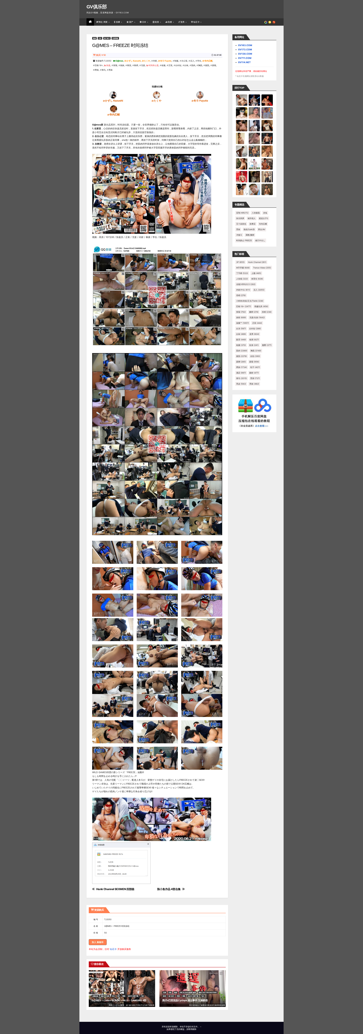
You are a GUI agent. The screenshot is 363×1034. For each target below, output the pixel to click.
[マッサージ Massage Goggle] (254, 176)
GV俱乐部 (96, 7)
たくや (147, 61)
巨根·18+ (99, 65)
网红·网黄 (103, 22)
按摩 (118, 22)
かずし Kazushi (133, 61)
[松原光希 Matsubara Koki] (241, 125)
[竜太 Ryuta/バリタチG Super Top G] (267, 125)
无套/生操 (257, 317)
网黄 (178, 996)
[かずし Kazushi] (113, 94)
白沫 (241, 328)
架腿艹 (242, 323)
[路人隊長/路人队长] (267, 176)
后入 (192, 61)
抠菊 (115, 65)
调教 (123, 996)
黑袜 (111, 70)
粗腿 (241, 345)
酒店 (241, 373)
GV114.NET (244, 62)
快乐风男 (240, 218)
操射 (241, 317)
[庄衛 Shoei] (241, 176)
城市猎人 (252, 218)
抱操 (122, 65)
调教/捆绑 (250, 235)
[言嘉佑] (254, 125)
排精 (267, 312)
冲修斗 (239, 235)
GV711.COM (244, 58)
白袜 (186, 65)
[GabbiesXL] (254, 189)
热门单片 (107, 38)
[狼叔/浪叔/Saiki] (241, 112)
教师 (136, 65)
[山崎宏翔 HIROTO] (241, 100)
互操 (164, 992)
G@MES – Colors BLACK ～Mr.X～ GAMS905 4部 (119, 1000)
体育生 (257, 279)
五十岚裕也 (241, 224)
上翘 (256, 273)
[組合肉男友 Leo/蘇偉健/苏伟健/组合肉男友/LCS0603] (267, 112)
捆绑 (253, 312)
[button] (273, 22)
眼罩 (241, 339)
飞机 (142, 996)
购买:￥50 (101, 55)
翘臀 (267, 345)
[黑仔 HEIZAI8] (254, 151)
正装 (170, 65)
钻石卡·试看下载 (133, 996)
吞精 (241, 295)
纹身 (254, 345)
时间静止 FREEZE (244, 240)
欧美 (157, 22)
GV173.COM (245, 49)
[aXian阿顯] (267, 189)
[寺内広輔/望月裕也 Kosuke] (113, 108)
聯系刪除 (192, 1029)
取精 (170, 22)
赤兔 (265, 213)
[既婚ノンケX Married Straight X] (254, 138)
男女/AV (261, 229)
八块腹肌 (256, 213)
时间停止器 (154, 65)
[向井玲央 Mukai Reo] (241, 189)
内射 (155, 61)
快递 (108, 65)
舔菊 (214, 65)
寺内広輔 (208, 61)
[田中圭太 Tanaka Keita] (241, 163)
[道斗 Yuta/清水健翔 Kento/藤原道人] (267, 151)
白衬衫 (178, 65)
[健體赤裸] (254, 163)
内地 (170, 992)
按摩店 (253, 224)
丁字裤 (242, 273)
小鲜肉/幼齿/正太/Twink (249, 301)
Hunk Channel (257, 262)
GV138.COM (245, 53)
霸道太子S (263, 218)
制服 (94, 38)
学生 (199, 61)
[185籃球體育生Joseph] (267, 163)
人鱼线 (242, 279)
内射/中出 (243, 290)
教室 (129, 65)
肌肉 (193, 65)
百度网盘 (115, 38)
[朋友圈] (265, 22)
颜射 (254, 373)
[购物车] (269, 22)
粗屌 (254, 339)
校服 (163, 65)
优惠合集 (95, 996)
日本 (144, 22)
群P (118, 996)
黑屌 (255, 378)
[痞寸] (267, 138)
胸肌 (200, 65)
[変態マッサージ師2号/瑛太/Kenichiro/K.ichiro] (241, 138)
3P (240, 262)
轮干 (255, 367)
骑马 (104, 70)
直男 (183, 22)
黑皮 (241, 384)
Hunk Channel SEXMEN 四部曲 (115, 889)
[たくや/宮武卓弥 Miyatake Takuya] (156, 94)
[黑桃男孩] (254, 112)
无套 (143, 65)
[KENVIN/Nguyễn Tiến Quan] (254, 100)
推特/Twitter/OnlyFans (208, 992)
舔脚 (241, 361)
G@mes (119, 61)
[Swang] (267, 100)
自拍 (255, 356)
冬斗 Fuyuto (165, 61)
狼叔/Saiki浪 (249, 229)
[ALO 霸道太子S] (241, 151)
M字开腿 (243, 267)
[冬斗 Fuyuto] (199, 94)
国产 (131, 22)
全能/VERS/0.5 (245, 284)
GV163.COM (245, 45)
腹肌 (207, 65)
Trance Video (262, 267)
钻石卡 (113, 949)
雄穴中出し (260, 240)
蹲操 (97, 70)
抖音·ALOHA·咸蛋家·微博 (188, 992)
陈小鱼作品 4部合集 (169, 889)
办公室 (184, 61)
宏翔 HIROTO (242, 213)
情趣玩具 (261, 306)
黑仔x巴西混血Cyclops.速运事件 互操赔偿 (185, 1000)
